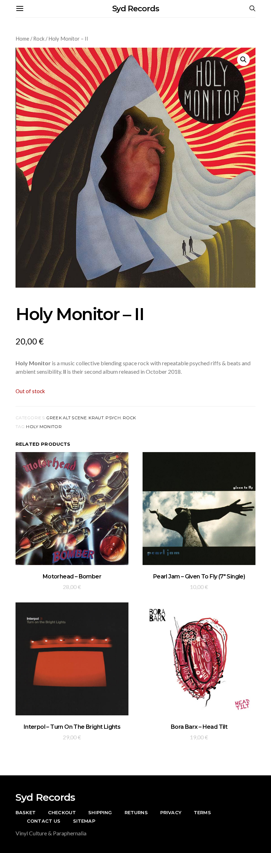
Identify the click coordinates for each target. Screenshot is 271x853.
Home (22, 38)
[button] (243, 59)
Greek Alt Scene (66, 417)
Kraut (96, 417)
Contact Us (44, 821)
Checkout (62, 812)
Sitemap (84, 821)
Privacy (170, 812)
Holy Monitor (43, 426)
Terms (202, 812)
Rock (38, 38)
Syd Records (135, 8)
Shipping (100, 812)
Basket (26, 812)
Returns (136, 812)
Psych (113, 417)
